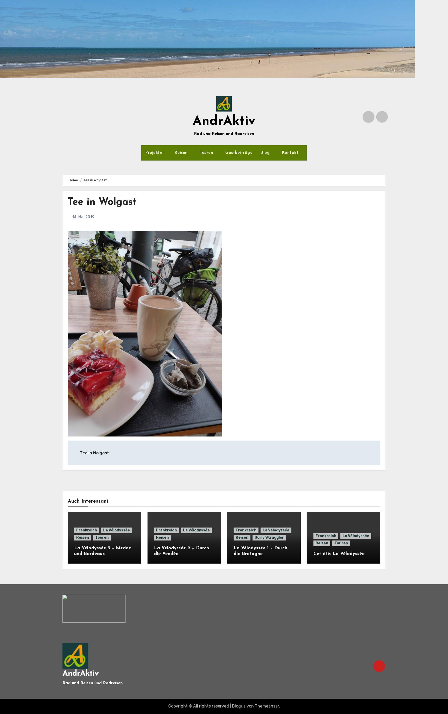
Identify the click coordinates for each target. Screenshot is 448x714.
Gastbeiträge (239, 153)
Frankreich (86, 530)
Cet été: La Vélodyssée (339, 554)
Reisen (181, 153)
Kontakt (291, 153)
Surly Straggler (269, 537)
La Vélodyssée (116, 530)
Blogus (239, 706)
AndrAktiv (224, 121)
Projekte (154, 153)
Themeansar (267, 706)
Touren (207, 153)
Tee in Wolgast (102, 202)
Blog (265, 153)
